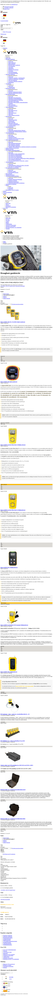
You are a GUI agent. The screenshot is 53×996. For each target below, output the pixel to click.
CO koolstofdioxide (5, 393)
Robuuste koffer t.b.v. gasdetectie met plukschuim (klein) (13, 818)
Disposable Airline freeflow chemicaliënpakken (18, 102)
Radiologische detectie (10, 88)
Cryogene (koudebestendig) (14, 124)
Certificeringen (9, 224)
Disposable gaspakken (12, 106)
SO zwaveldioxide (37, 393)
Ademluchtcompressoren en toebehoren (16, 183)
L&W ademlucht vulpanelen (14, 144)
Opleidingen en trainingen (11, 184)
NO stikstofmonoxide (46, 393)
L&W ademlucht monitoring (14, 145)
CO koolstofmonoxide (30, 391)
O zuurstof (22, 391)
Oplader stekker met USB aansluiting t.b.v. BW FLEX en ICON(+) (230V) (17, 765)
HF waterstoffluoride (11, 397)
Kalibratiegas (11, 68)
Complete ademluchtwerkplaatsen (15, 179)
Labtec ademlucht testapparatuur (12, 148)
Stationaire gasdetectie (10, 74)
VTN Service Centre (7, 952)
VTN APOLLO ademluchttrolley (15, 155)
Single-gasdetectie (12, 62)
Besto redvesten (9, 173)
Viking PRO (10, 111)
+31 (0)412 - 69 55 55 (5, 286)
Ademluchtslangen (9, 162)
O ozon (38, 395)
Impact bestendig (11, 122)
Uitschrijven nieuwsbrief (8, 955)
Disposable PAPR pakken (13, 101)
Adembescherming (9, 127)
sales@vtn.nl (12, 286)
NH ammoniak (28, 393)
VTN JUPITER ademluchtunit (14, 159)
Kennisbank (8, 205)
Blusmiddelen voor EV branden (12, 190)
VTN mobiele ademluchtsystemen (13, 150)
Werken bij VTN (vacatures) (9, 954)
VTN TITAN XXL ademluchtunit (15, 157)
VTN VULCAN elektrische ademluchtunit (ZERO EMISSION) (21, 158)
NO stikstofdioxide (5, 395)
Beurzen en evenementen (11, 207)
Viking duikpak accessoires (13, 115)
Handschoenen (9, 116)
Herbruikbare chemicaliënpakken (15, 98)
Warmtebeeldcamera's (10, 174)
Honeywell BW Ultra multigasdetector (9, 671)
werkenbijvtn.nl (14, 4)
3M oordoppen (11, 136)
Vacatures (8, 228)
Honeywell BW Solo (6, 385)
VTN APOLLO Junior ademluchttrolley (16, 153)
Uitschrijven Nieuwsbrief (11, 225)
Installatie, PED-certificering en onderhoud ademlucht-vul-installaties (22, 146)
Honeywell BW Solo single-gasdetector (9, 381)
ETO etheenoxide (44, 395)
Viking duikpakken (10, 107)
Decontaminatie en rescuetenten (12, 167)
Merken (4, 191)
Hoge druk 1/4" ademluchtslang (14, 166)
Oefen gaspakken (11, 104)
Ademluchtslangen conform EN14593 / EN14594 (18, 165)
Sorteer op (3, 304)
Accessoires (10, 70)
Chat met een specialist (20, 286)
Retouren (5, 967)
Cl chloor (28, 395)
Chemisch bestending (12, 120)
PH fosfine (33, 395)
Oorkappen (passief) (12, 137)
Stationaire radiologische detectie (15, 93)
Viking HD (10, 114)
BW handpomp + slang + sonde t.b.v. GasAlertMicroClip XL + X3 (15, 714)
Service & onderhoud (7, 192)
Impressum (5, 953)
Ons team (8, 220)
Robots (7, 185)
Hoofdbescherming (10, 149)
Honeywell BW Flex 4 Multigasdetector (9, 567)
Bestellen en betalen (7, 965)
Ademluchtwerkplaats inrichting (12, 176)
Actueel (4, 193)
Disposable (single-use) (13, 123)
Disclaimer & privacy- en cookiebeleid (13, 227)
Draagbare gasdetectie (10, 59)
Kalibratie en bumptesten (13, 69)
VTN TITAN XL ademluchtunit (14, 156)
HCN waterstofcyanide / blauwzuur (17, 395)
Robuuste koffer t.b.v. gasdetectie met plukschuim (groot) (13, 789)
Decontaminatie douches (13, 172)
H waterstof (12, 393)
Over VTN (5, 208)
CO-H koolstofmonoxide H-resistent (43, 391)
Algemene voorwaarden (11, 226)
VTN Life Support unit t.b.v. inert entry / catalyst (18, 160)
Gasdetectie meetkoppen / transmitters (16, 79)
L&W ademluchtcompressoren (12, 139)
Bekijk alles (8, 58)
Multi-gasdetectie (11, 63)
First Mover (10, 188)
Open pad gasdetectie (12, 80)
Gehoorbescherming (10, 132)
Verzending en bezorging (8, 966)
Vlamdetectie (8, 83)
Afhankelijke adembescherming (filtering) (16, 130)
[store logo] (16, 24)
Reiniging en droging (12, 180)
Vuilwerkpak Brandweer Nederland (15, 100)
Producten (5, 48)
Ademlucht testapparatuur (13, 181)
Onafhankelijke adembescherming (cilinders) (17, 131)
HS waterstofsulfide (20, 393)
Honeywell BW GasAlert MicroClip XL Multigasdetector (13, 510)
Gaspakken (10, 103)
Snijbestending (11, 121)
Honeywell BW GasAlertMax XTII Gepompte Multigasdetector (14, 625)
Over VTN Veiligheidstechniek (9, 949)
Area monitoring (11, 66)
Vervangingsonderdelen (13, 73)
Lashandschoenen (12, 125)
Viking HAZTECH (12, 113)
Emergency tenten (12, 171)
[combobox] (6, 28)
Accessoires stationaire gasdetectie (15, 81)
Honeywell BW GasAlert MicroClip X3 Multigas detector (13, 444)
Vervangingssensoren (12, 72)
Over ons (7, 219)
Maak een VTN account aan (9, 964)
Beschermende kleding (10, 94)
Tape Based (10, 67)
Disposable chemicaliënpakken (14, 97)
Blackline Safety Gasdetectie (14, 65)
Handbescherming (7, 940)
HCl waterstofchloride (22, 397)
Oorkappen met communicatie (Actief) (16, 138)
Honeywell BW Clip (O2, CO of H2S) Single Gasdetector (13, 321)
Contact (7, 221)
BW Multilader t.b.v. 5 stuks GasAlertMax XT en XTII (13, 740)
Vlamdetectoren (11, 87)
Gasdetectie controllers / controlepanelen (16, 77)
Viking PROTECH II (12, 110)
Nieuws (7, 204)
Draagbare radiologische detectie (15, 91)
